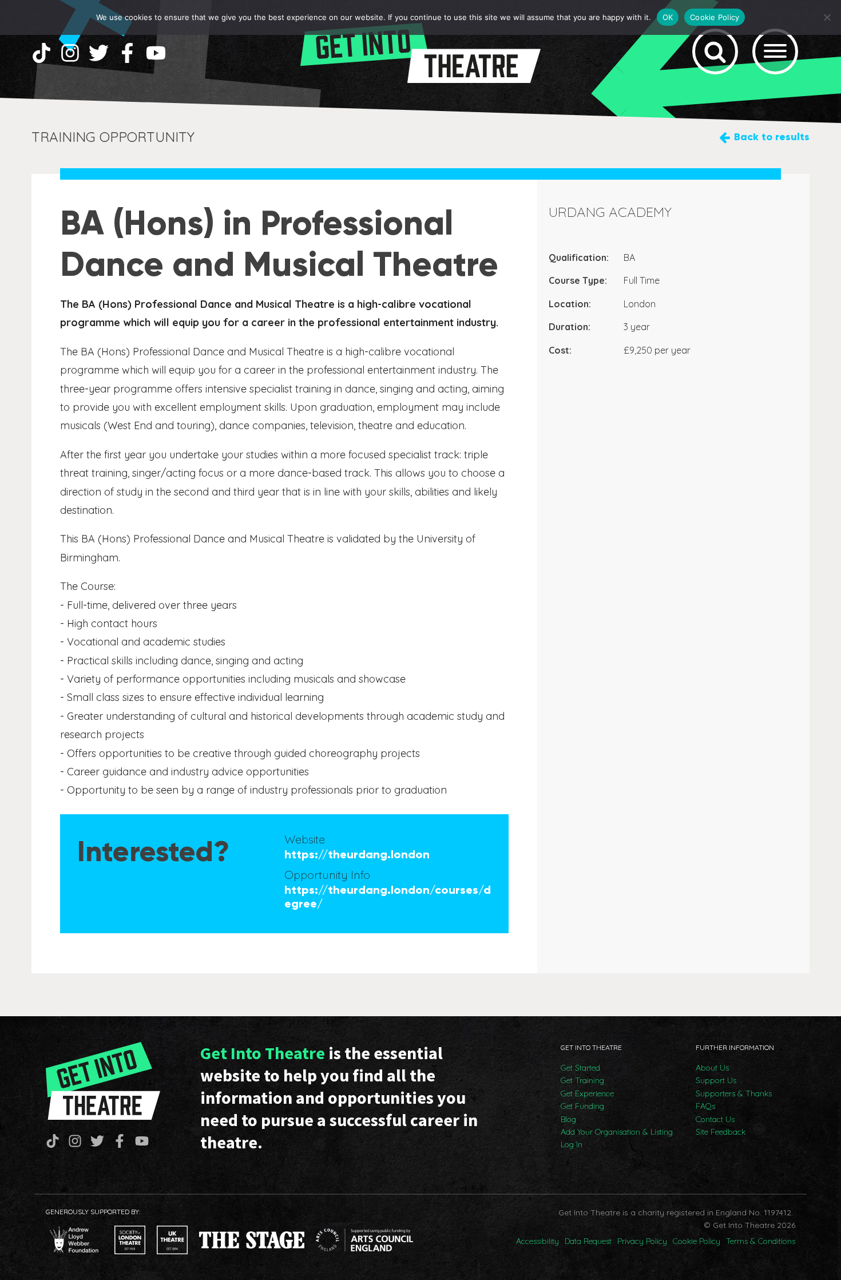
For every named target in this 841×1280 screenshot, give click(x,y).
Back (772, 136)
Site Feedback (720, 1132)
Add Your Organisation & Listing (617, 1132)
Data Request (588, 1241)
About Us (712, 1068)
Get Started (580, 1068)
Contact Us (715, 1119)
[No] (826, 17)
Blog (568, 1119)
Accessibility (537, 1241)
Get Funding (582, 1106)
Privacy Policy (642, 1241)
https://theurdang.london (357, 854)
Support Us (716, 1080)
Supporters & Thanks (734, 1093)
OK (668, 17)
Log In (571, 1144)
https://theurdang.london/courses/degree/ (387, 896)
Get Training (582, 1080)
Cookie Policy (696, 1241)
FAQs (705, 1106)
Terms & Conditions (760, 1241)
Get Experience (587, 1093)
